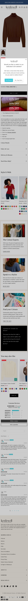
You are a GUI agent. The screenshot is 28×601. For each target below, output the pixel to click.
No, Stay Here (18, 80)
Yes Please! (9, 80)
